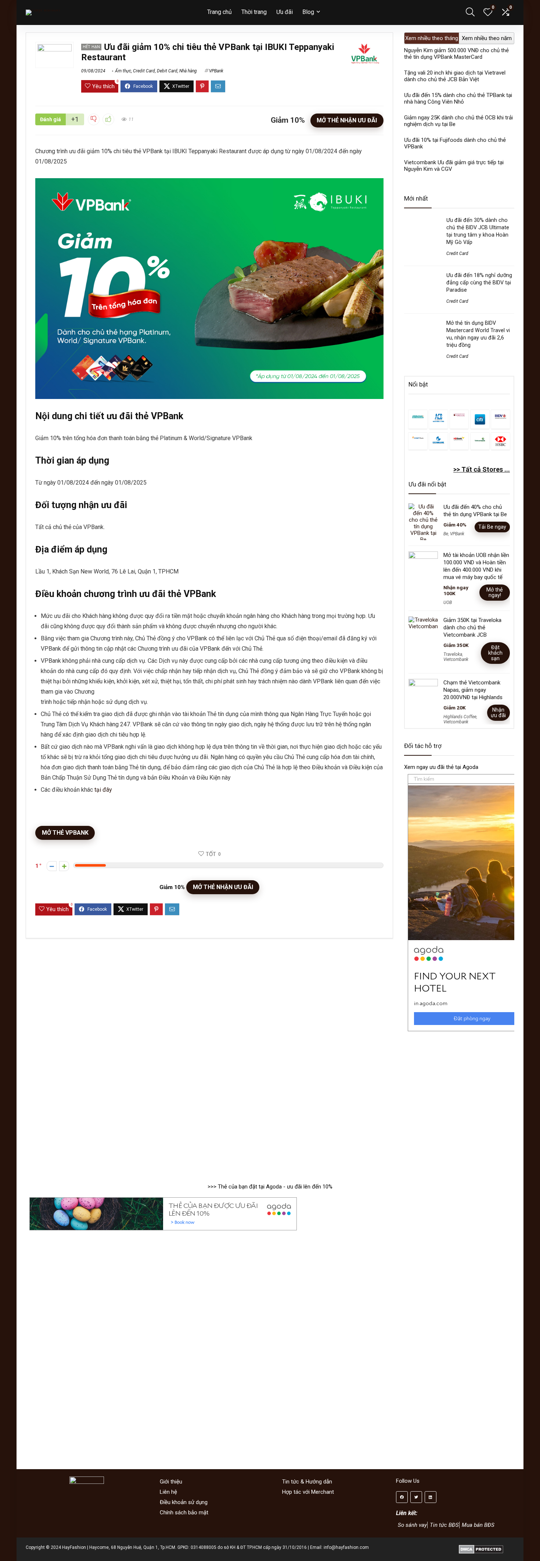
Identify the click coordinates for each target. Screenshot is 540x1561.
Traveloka (452, 654)
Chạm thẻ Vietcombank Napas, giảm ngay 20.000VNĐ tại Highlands (473, 690)
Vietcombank (455, 659)
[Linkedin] (430, 1497)
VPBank (216, 70)
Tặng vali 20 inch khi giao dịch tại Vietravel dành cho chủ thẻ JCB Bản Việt (454, 76)
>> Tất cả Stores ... (481, 469)
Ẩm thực (123, 70)
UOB (447, 602)
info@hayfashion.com (346, 1547)
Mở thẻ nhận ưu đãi (347, 120)
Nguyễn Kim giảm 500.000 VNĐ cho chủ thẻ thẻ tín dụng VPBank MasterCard (456, 53)
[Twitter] (416, 1497)
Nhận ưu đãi (498, 712)
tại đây (103, 789)
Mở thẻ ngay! (494, 592)
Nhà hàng (188, 70)
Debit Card (167, 70)
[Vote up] (64, 866)
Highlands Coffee (459, 716)
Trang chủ (219, 11)
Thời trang (254, 11)
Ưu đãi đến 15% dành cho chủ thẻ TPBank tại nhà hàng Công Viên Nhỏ (458, 98)
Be (445, 533)
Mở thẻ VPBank (65, 832)
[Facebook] (402, 1497)
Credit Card (144, 70)
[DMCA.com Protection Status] (481, 1547)
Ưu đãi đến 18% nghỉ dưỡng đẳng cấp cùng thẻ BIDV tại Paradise (479, 282)
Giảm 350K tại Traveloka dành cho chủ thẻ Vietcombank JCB (472, 627)
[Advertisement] (459, 1103)
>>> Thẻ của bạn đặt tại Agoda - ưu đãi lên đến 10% (270, 1186)
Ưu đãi (284, 11)
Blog (308, 11)
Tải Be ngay (492, 527)
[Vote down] (52, 866)
